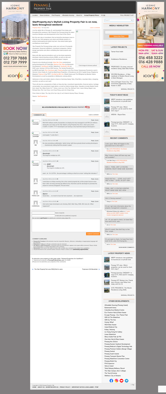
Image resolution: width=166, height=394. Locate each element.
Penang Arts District (111, 341)
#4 (57, 150)
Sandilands (44, 66)
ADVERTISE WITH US (52, 387)
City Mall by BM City (57, 74)
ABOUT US (41, 387)
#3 (57, 140)
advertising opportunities (80, 249)
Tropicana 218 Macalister (90, 269)
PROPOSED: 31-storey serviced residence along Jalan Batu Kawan (122, 67)
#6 (57, 179)
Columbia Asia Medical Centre (114, 310)
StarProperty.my (42, 96)
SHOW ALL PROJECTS (127, 89)
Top (133, 384)
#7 (57, 191)
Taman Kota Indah (117, 51)
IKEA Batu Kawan (110, 325)
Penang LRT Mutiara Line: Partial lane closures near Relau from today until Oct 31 (122, 282)
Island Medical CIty (111, 327)
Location (35, 15)
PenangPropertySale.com (56, 260)
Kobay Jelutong (110, 329)
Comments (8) (39, 115)
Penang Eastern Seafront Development (117, 344)
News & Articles (44, 15)
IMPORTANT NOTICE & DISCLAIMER (83, 387)
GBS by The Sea (110, 320)
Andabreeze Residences (119, 59)
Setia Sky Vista (57, 62)
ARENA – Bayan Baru (118, 114)
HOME (34, 387)
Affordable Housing (68, 15)
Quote (96, 120)
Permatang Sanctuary (118, 130)
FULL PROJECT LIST (127, 15)
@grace (45, 194)
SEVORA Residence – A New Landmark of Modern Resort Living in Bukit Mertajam (122, 76)
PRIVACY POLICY (65, 387)
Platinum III (41, 74)
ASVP (49, 164)
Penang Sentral (110, 351)
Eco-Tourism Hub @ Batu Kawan (115, 312)
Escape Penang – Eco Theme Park (116, 315)
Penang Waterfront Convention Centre (117, 358)
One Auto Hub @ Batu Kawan (114, 339)
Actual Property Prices (91, 15)
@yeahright (46, 153)
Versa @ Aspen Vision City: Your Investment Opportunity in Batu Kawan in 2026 (122, 83)
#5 (57, 161)
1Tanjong (60, 70)
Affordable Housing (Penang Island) (116, 305)
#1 (57, 120)
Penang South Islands (112, 354)
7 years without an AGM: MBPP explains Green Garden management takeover (118, 213)
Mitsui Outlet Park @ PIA (113, 337)
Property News (37, 27)
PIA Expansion (109, 363)
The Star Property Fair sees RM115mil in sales (48, 269)
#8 (57, 201)
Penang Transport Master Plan (115, 356)
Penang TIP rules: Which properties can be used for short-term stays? (121, 109)
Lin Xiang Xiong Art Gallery (113, 332)
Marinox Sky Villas (59, 64)
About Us (79, 15)
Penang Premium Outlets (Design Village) (118, 349)
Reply (92, 120)
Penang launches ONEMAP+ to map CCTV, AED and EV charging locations (122, 124)
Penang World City (111, 361)
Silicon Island (109, 366)
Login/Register (44, 218)
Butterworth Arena (110, 307)
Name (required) (59, 213)
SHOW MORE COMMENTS (126, 247)
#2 (57, 132)
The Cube (115, 174)
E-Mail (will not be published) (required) (65, 215)
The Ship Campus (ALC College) (115, 371)
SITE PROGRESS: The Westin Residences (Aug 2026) (121, 289)
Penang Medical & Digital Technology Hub (118, 346)
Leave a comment (95, 27)
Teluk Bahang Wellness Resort (115, 368)
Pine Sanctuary (49, 70)
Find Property (56, 15)
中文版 (103, 15)
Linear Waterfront (110, 334)
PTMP (96, 387)
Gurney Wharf (109, 322)
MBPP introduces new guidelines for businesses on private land (122, 100)
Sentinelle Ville (65, 66)
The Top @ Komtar (111, 373)
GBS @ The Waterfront (112, 317)
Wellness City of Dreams (113, 376)
